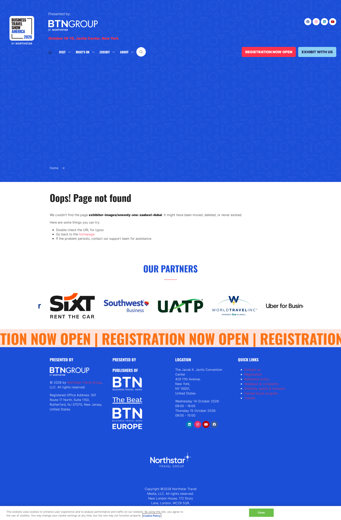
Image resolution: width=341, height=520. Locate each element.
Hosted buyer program (261, 393)
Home (54, 168)
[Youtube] (332, 21)
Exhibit (105, 52)
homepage (87, 234)
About (124, 52)
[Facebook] (307, 21)
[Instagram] (316, 21)
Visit (62, 52)
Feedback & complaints (261, 384)
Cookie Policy (152, 515)
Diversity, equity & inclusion (264, 388)
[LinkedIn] (324, 21)
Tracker (249, 398)
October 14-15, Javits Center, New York (83, 38)
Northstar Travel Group (84, 382)
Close (261, 512)
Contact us (252, 369)
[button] (141, 52)
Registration (253, 374)
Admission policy (256, 379)
